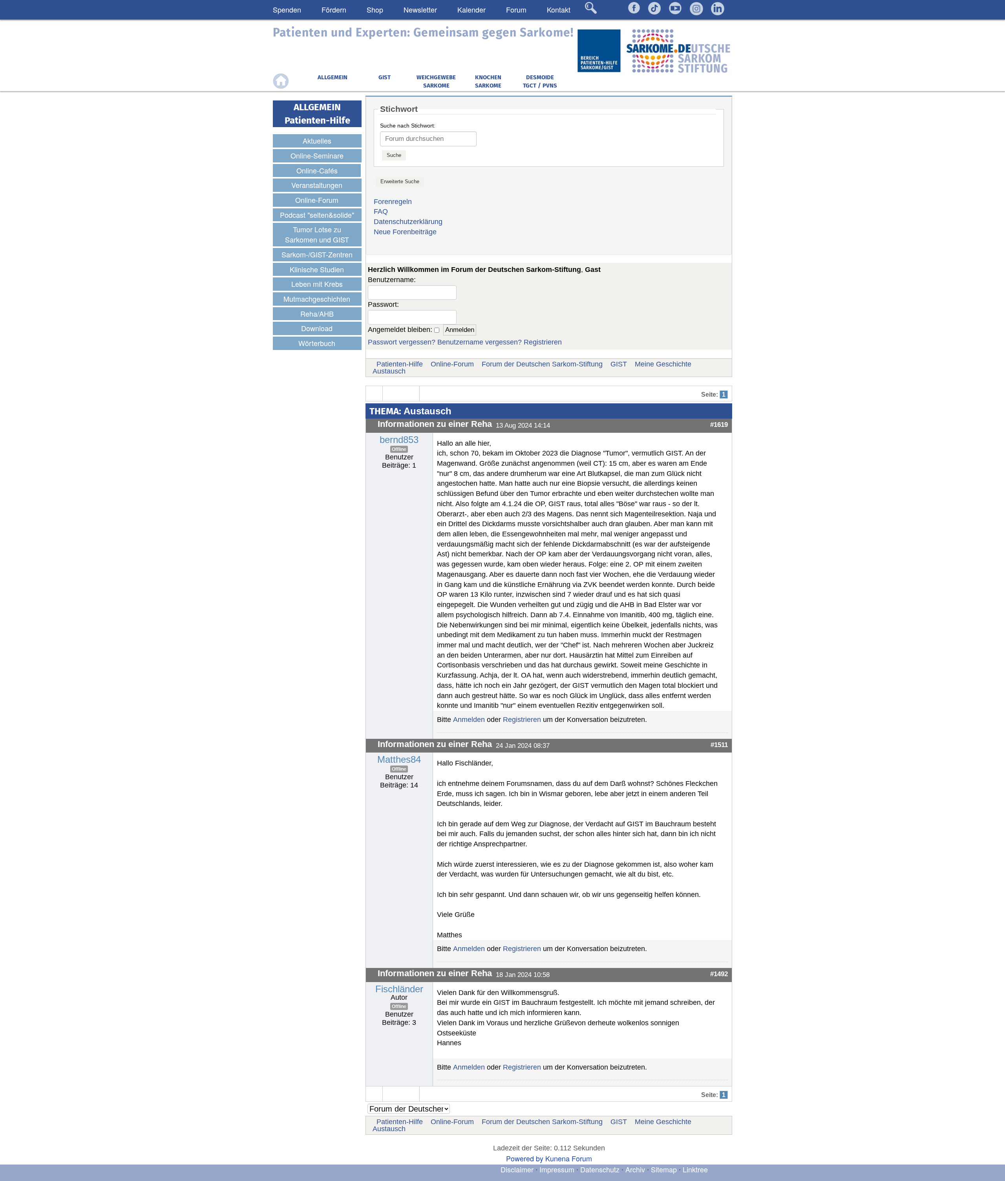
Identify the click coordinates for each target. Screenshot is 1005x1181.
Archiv (635, 1169)
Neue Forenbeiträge (405, 232)
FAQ (381, 211)
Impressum (556, 1169)
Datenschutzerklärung (408, 222)
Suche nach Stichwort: (407, 125)
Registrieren (543, 342)
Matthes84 (399, 759)
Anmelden (469, 720)
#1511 (719, 744)
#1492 (719, 973)
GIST (618, 364)
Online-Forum (452, 364)
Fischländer (399, 989)
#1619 (719, 424)
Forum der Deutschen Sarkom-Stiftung (542, 364)
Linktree (695, 1169)
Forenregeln (393, 202)
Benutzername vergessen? (479, 342)
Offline (399, 449)
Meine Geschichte (663, 364)
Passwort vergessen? (401, 342)
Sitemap (664, 1169)
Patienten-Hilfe (399, 364)
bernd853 (399, 439)
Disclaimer (517, 1169)
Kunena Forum (568, 1158)
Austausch (389, 371)
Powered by (524, 1158)
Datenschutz (600, 1169)
